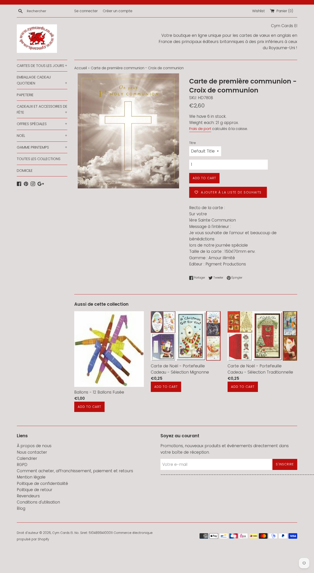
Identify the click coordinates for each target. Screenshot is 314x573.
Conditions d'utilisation (38, 502)
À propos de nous (34, 446)
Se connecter (86, 11)
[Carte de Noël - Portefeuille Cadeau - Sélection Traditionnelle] (262, 335)
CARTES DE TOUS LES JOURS (42, 65)
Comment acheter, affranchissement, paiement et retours (75, 471)
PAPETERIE (25, 95)
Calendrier (27, 458)
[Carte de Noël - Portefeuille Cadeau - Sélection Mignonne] (185, 335)
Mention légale (31, 477)
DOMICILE (25, 170)
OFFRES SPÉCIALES (42, 124)
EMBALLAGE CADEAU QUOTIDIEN (42, 80)
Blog (21, 508)
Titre (192, 143)
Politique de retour (34, 489)
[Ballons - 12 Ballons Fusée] (109, 349)
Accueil (80, 68)
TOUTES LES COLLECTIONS (38, 158)
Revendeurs (28, 496)
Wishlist (258, 11)
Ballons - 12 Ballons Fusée (99, 392)
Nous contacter (32, 452)
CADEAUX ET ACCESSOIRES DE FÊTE (42, 109)
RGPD (22, 464)
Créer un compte (117, 11)
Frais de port (200, 128)
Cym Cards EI (62, 533)
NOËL (42, 135)
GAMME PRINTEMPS (42, 147)
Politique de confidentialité (42, 483)
